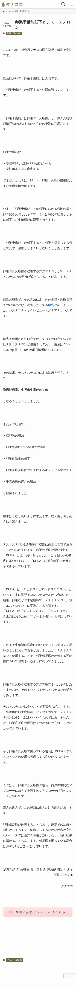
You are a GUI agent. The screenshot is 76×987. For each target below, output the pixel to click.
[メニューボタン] (72, 4)
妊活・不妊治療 (14, 33)
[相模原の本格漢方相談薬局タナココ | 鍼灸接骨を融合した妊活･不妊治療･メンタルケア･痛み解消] (12, 4)
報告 (51, 305)
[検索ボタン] (63, 4)
